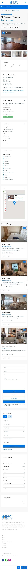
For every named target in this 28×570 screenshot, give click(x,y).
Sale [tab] (10, 416)
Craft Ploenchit (6, 244)
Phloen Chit (12, 25)
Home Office (5, 469)
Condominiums (7, 10)
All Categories (7, 424)
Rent (3, 14)
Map (4, 188)
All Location (6, 428)
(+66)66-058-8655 (7, 553)
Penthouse (5, 477)
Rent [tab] (5, 416)
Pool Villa (5, 480)
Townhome (5, 486)
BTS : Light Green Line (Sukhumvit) (11, 239)
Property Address (7, 100)
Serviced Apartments (7, 483)
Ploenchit (6, 25)
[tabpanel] (14, 434)
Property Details (7, 124)
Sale (4, 503)
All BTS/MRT (6, 435)
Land (4, 474)
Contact (5, 547)
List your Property (8, 541)
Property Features (7, 151)
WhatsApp (14, 398)
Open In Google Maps (7, 116)
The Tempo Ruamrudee (8, 346)
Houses (4, 472)
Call (14, 394)
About (5, 545)
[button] (17, 205)
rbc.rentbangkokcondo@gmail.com (12, 556)
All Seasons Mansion (20, 195)
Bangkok (11, 111)
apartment (5, 461)
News (5, 543)
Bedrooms (6, 431)
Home (2, 10)
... (18, 250)
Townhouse (5, 488)
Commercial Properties (7, 463)
